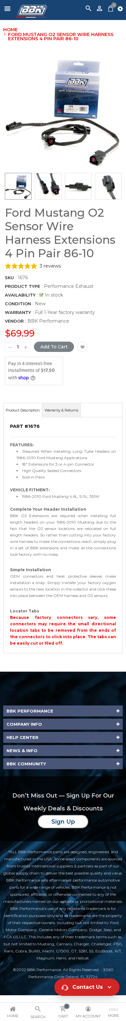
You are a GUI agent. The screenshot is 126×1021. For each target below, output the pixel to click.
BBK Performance (48, 321)
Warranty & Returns (61, 410)
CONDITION (18, 303)
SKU (9, 277)
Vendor (14, 321)
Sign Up (63, 821)
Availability (20, 295)
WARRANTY (18, 312)
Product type (22, 286)
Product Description (23, 410)
